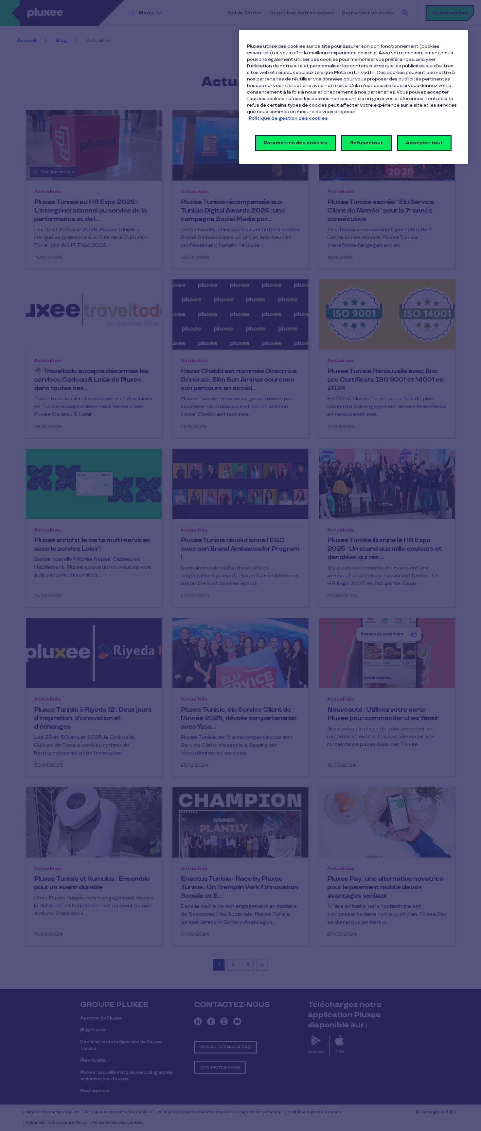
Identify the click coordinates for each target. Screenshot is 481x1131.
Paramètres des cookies (295, 143)
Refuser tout (366, 143)
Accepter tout (424, 143)
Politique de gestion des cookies (288, 118)
